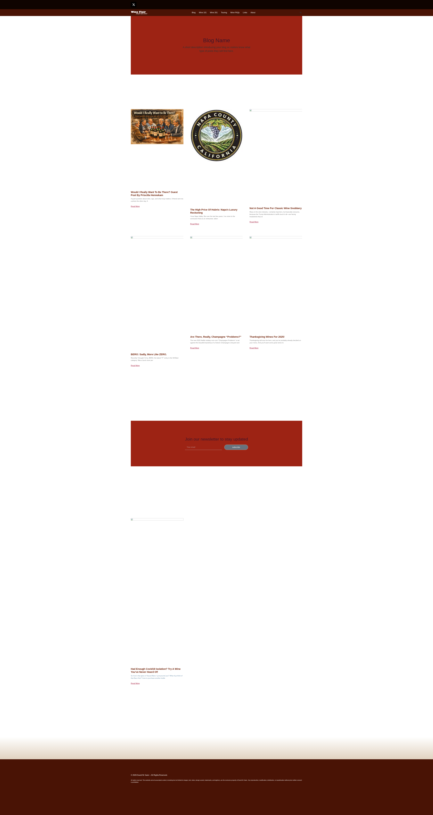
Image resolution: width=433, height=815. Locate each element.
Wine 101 (203, 13)
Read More (135, 206)
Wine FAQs (235, 13)
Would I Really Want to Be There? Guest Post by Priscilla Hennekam (154, 193)
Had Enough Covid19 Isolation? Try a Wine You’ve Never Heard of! (156, 670)
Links (245, 13)
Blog (194, 13)
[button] (300, 12)
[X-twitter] (133, 4)
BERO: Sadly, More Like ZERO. (149, 354)
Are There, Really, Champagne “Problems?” (215, 336)
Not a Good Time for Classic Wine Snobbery (276, 208)
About (253, 13)
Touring (224, 13)
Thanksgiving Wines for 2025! (267, 336)
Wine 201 (214, 13)
